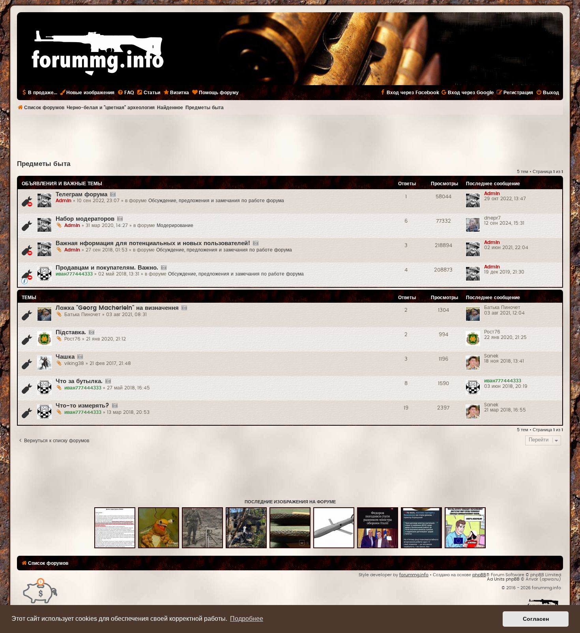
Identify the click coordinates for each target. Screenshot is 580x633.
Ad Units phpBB (503, 579)
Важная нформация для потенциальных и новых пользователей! (153, 243)
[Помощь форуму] (40, 590)
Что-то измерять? (82, 406)
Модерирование (175, 225)
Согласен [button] (536, 619)
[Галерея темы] (112, 194)
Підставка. (71, 332)
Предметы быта (43, 164)
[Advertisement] (290, 136)
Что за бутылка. (79, 381)
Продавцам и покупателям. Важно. (107, 268)
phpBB (479, 575)
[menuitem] (125, 92)
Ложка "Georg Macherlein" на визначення (117, 308)
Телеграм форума (81, 194)
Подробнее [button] (246, 618)
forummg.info (413, 575)
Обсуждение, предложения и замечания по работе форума (216, 200)
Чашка (65, 357)
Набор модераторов (85, 219)
